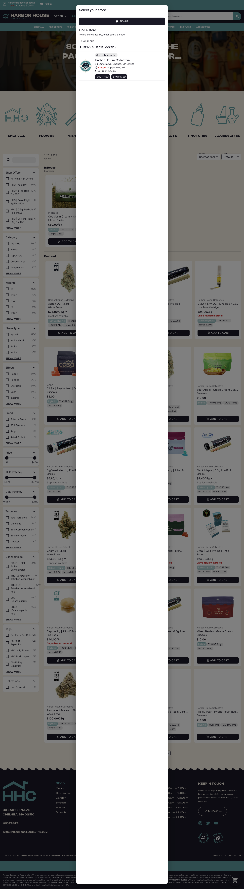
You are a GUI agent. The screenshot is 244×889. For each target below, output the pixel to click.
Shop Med (119, 76)
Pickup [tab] (124, 21)
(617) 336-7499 (107, 71)
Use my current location (99, 47)
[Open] (162, 41)
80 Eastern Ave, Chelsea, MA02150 (114, 63)
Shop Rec (102, 76)
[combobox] (119, 41)
